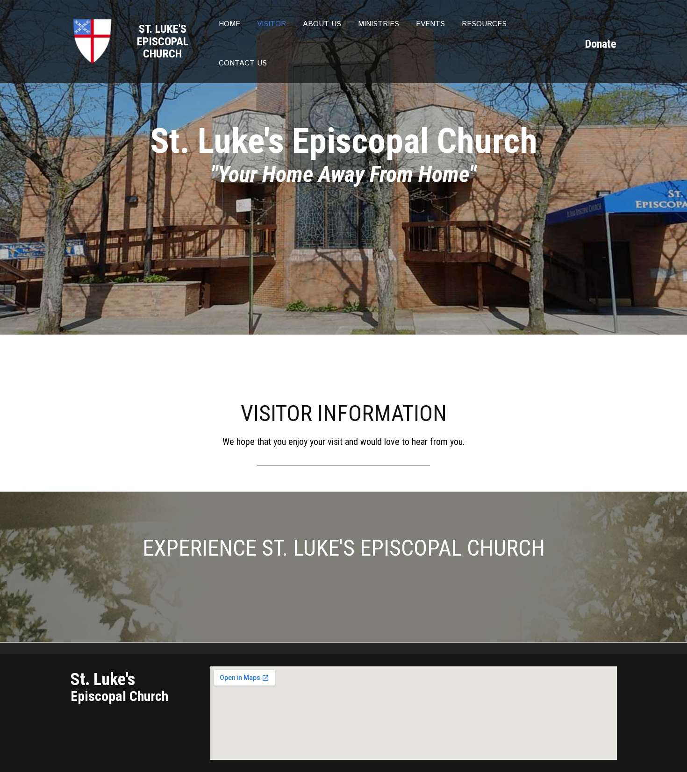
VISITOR (271, 24)
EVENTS (430, 24)
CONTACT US (243, 63)
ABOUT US (322, 24)
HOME (229, 24)
